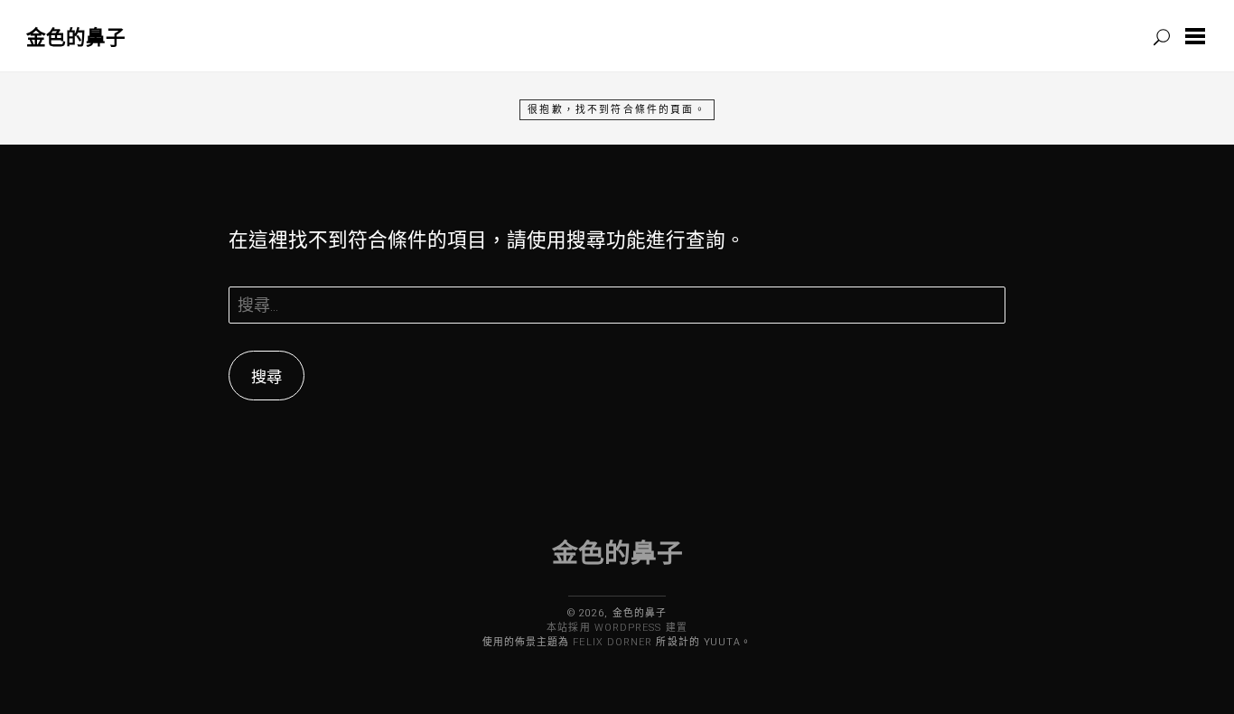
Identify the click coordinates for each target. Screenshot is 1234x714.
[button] (1198, 36)
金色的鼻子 (76, 36)
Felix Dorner (612, 642)
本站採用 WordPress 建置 (617, 628)
